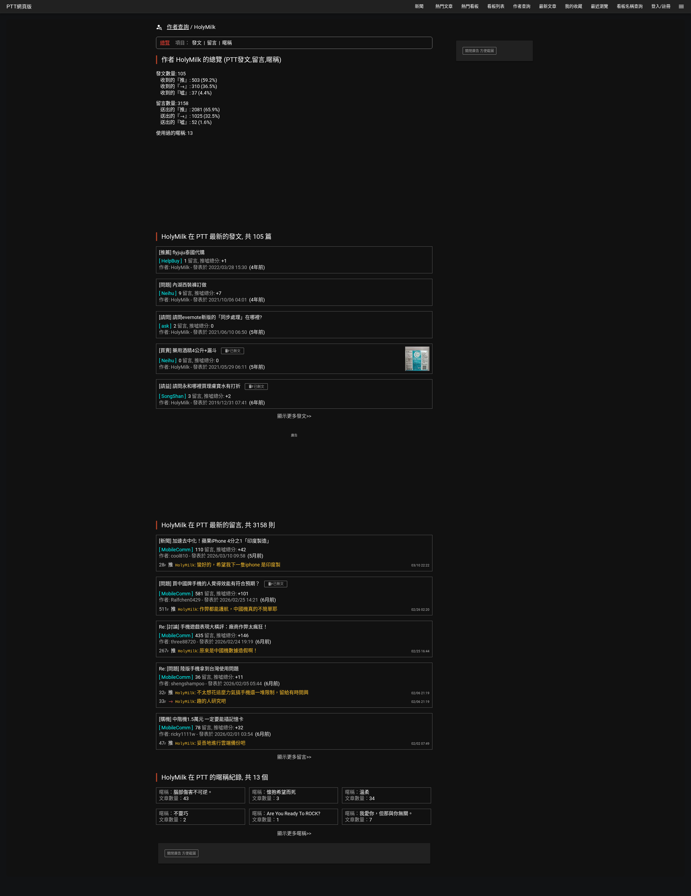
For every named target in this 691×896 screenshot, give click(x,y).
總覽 (165, 43)
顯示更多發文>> (294, 416)
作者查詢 (178, 27)
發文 (197, 43)
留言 (212, 43)
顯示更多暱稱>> (294, 833)
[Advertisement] (294, 476)
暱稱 (227, 43)
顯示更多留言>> (294, 757)
